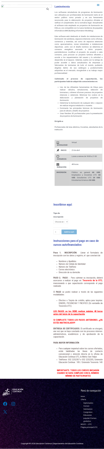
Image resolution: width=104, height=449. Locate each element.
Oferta (83, 399)
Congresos (87, 412)
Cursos (86, 406)
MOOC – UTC (86, 424)
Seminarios (87, 409)
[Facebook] (5, 403)
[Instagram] (13, 403)
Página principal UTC (89, 427)
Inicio (83, 396)
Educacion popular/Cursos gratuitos (89, 418)
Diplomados (88, 403)
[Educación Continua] (11, 5)
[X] (5, 412)
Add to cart (69, 232)
